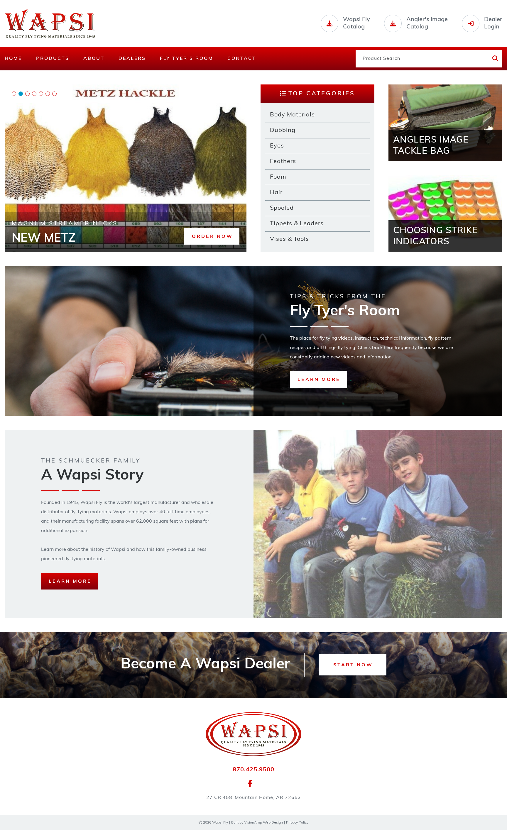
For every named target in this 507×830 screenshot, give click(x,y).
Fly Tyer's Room (186, 58)
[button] (211, 236)
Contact (241, 58)
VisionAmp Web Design (263, 822)
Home (13, 58)
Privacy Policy (297, 822)
